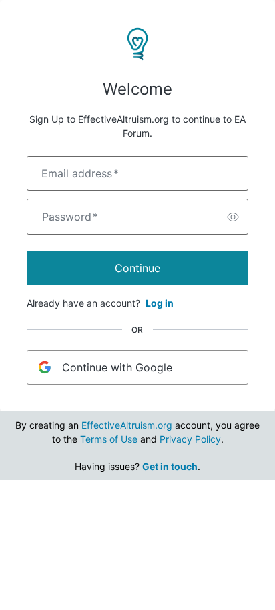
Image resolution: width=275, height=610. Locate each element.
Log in (160, 303)
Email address (80, 173)
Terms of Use (109, 439)
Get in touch (170, 466)
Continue (137, 268)
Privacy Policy (190, 439)
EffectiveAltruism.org (126, 425)
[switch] (233, 216)
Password (70, 217)
